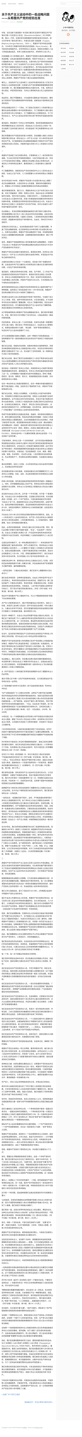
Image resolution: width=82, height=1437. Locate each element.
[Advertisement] (27, 1412)
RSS (68, 34)
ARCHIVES (12, 4)
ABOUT (21, 4)
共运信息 (20, 22)
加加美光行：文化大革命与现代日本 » (38, 1402)
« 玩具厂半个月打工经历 (11, 1394)
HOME (4, 4)
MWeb (25, 1427)
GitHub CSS (38, 1427)
